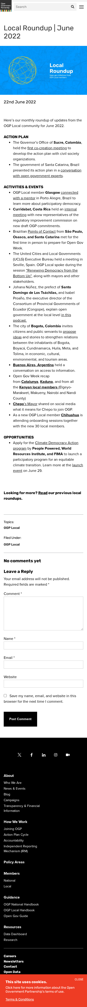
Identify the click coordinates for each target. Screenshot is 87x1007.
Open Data (12, 972)
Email (9, 657)
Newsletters (14, 961)
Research (10, 940)
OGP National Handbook (21, 904)
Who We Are (13, 783)
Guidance (12, 897)
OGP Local (12, 528)
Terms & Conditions (20, 999)
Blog (7, 794)
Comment (13, 593)
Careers (10, 956)
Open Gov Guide (16, 916)
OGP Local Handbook (19, 910)
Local (7, 886)
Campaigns (11, 800)
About (9, 775)
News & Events (15, 789)
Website (10, 677)
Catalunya (29, 381)
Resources (12, 927)
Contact (10, 967)
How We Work (15, 822)
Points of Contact (42, 231)
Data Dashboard (15, 934)
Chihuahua (70, 415)
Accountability (14, 840)
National (9, 881)
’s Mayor (25, 404)
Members (12, 873)
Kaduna (46, 381)
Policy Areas (14, 862)
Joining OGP (13, 829)
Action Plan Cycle (16, 835)
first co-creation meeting (47, 148)
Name (9, 638)
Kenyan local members (38, 387)
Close (79, 979)
